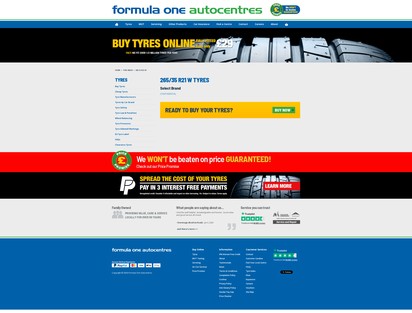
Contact (243, 24)
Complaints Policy (227, 275)
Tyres (128, 24)
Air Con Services (199, 267)
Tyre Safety (121, 107)
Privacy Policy (225, 283)
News (221, 267)
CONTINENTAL (168, 93)
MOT (141, 24)
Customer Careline (254, 258)
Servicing (156, 24)
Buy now (282, 110)
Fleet (248, 275)
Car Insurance (202, 24)
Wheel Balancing (123, 118)
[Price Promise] (285, 9)
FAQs (117, 139)
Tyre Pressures (123, 123)
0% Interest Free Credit (229, 254)
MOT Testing (198, 258)
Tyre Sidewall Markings (127, 129)
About (274, 24)
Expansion (250, 279)
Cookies (223, 279)
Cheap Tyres (121, 91)
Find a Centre (224, 24)
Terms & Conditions (228, 271)
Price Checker (225, 296)
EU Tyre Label (122, 134)
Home (117, 70)
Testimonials (225, 262)
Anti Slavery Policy (227, 287)
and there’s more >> (187, 229)
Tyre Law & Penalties (126, 113)
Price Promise (198, 271)
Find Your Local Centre (256, 262)
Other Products (178, 24)
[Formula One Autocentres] (187, 9)
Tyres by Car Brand (124, 102)
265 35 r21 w (141, 70)
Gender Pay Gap (226, 292)
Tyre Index (128, 70)
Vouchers (250, 287)
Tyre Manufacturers (125, 97)
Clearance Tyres (123, 144)
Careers (259, 24)
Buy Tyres (120, 86)
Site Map (250, 292)
